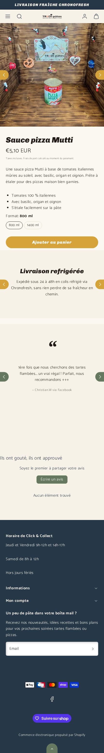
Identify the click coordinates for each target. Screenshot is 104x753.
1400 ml (33, 225)
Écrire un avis (52, 479)
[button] (8, 16)
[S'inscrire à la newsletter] (93, 649)
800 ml (14, 225)
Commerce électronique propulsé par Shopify (52, 735)
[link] (84, 16)
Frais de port (30, 158)
